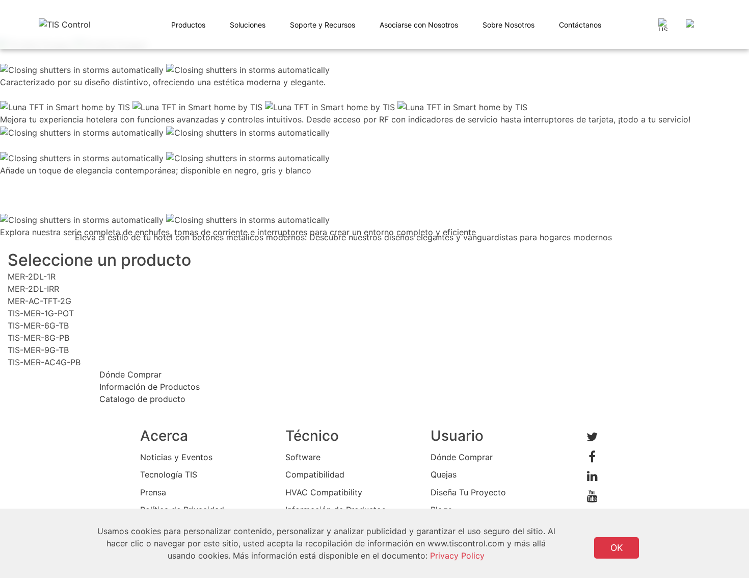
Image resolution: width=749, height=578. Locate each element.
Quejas (444, 474)
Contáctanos (580, 24)
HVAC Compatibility (323, 492)
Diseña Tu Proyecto (468, 492)
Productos (188, 24)
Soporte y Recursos (322, 24)
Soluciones (247, 24)
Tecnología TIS (168, 474)
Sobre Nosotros (508, 24)
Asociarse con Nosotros (419, 24)
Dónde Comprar (462, 457)
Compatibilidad (314, 474)
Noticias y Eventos (176, 457)
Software (302, 457)
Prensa (153, 492)
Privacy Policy (457, 555)
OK (616, 547)
